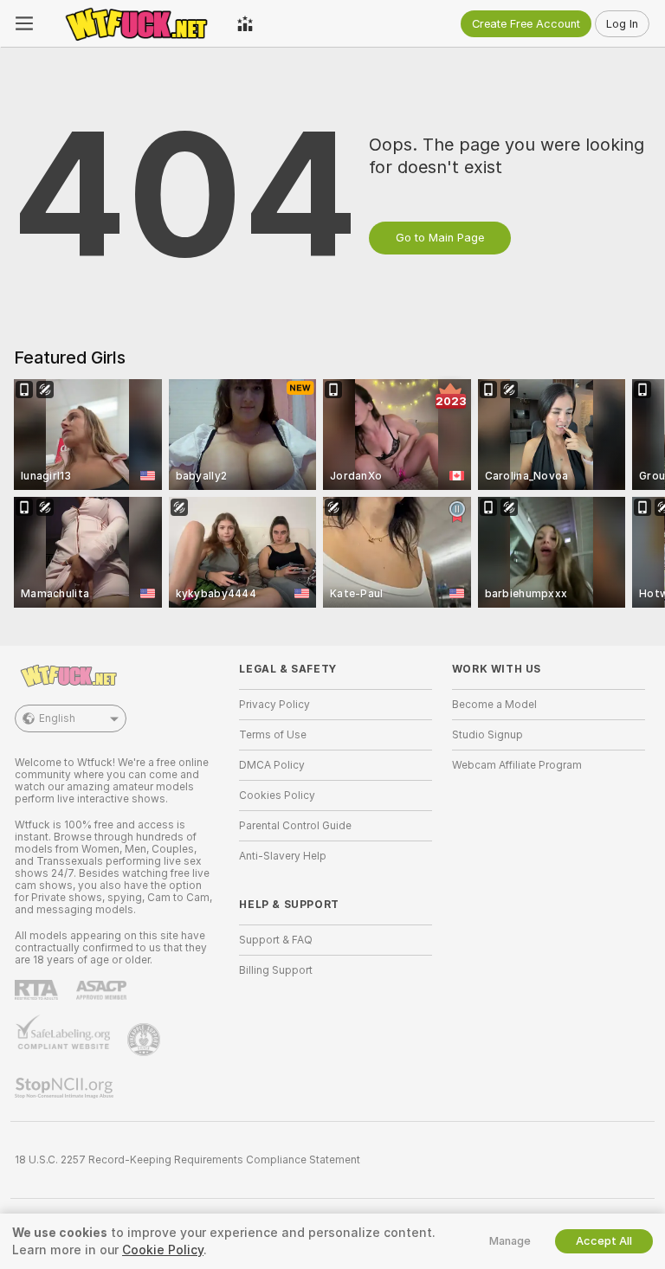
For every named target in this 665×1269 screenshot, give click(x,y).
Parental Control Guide (295, 826)
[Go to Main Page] (135, 23)
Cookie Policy (162, 1250)
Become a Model (494, 705)
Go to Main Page (440, 237)
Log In (622, 23)
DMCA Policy (272, 765)
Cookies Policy (277, 795)
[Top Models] (245, 23)
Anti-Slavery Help (282, 856)
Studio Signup (487, 735)
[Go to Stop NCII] (66, 1088)
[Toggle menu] (24, 23)
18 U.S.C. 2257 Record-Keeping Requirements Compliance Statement (187, 1160)
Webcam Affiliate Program (517, 765)
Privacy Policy (274, 705)
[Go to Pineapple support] (145, 1039)
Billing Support (276, 970)
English (57, 718)
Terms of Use (273, 735)
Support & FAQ (276, 940)
